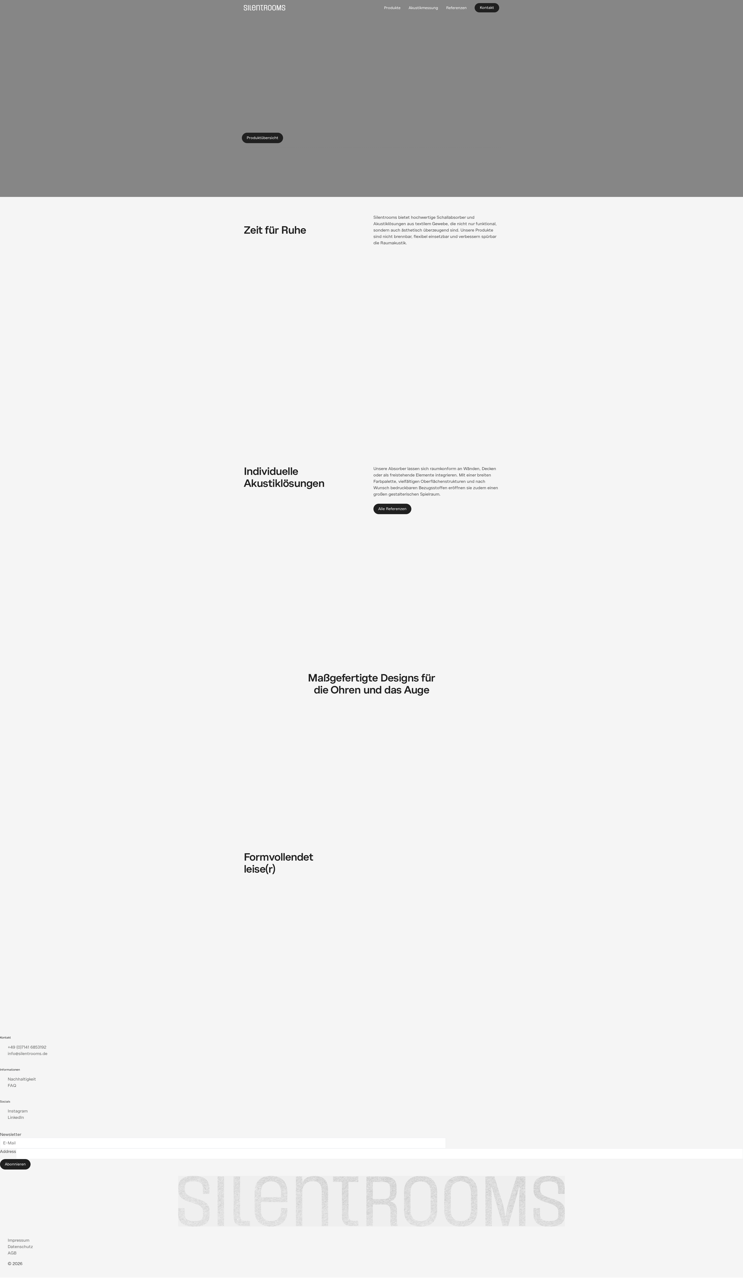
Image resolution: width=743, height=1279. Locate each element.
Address (8, 1151)
